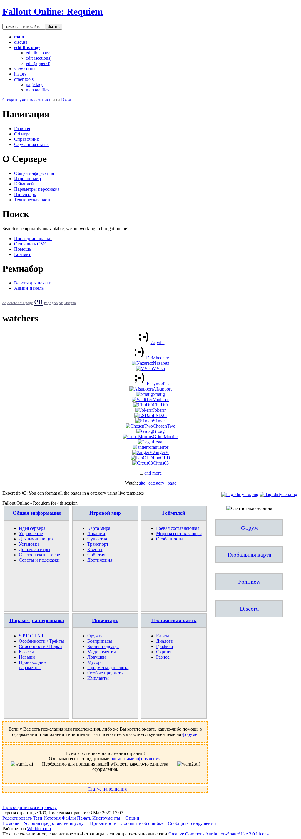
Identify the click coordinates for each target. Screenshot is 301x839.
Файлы (69, 817)
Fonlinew (249, 581)
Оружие (95, 635)
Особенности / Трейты (41, 641)
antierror (160, 447)
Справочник (26, 139)
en (38, 301)
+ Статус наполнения (105, 788)
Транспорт (97, 544)
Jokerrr (159, 410)
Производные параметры (32, 665)
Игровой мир (27, 178)
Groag (159, 431)
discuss (20, 42)
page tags (34, 84)
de (4, 303)
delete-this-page (20, 303)
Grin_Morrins (165, 436)
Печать (84, 817)
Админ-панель (29, 288)
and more (153, 472)
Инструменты (106, 817)
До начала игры (34, 549)
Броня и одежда (103, 646)
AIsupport (162, 388)
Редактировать (17, 817)
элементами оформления (135, 758)
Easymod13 (158, 383)
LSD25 (160, 415)
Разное (163, 656)
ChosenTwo (164, 425)
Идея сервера (32, 528)
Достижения (99, 559)
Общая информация (34, 173)
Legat (158, 441)
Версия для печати (32, 282)
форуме (189, 734)
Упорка (70, 303)
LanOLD (161, 457)
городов (51, 303)
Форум (249, 527)
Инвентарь (25, 194)
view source (25, 68)
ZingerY (161, 452)
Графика (164, 646)
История (52, 817)
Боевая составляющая (177, 528)
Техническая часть (32, 199)
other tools (24, 79)
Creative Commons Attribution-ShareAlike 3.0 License (219, 833)
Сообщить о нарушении (192, 823)
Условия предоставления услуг (55, 823)
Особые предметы (105, 672)
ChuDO (160, 404)
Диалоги (164, 641)
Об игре (22, 133)
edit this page (27, 47)
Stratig (159, 394)
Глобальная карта (249, 554)
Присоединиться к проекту (29, 807)
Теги (37, 817)
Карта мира (98, 528)
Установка (29, 544)
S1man (159, 420)
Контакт (22, 254)
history (20, 73)
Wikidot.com (39, 828)
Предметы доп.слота (107, 667)
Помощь (22, 249)
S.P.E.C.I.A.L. (32, 635)
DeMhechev (157, 357)
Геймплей (24, 183)
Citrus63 (161, 462)
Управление (31, 533)
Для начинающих (36, 538)
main (19, 36)
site (142, 482)
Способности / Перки (40, 646)
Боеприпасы (99, 641)
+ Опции (130, 817)
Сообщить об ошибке (142, 823)
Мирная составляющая (179, 533)
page (172, 482)
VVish (159, 368)
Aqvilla (158, 342)
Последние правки (33, 238)
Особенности (169, 538)
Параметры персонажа (36, 189)
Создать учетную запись (26, 99)
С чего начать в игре (39, 554)
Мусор (94, 662)
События (96, 554)
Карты (162, 635)
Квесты (94, 549)
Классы (26, 651)
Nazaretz (161, 363)
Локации (96, 533)
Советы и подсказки (39, 559)
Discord (249, 608)
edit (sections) (38, 58)
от (61, 303)
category (156, 482)
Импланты (98, 678)
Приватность (103, 823)
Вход (66, 99)
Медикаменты (101, 651)
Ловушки (96, 656)
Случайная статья (31, 144)
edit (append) (38, 63)
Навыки (27, 656)
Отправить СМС (31, 243)
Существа (97, 538)
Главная (22, 128)
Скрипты (165, 651)
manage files (37, 89)
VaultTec (161, 399)
